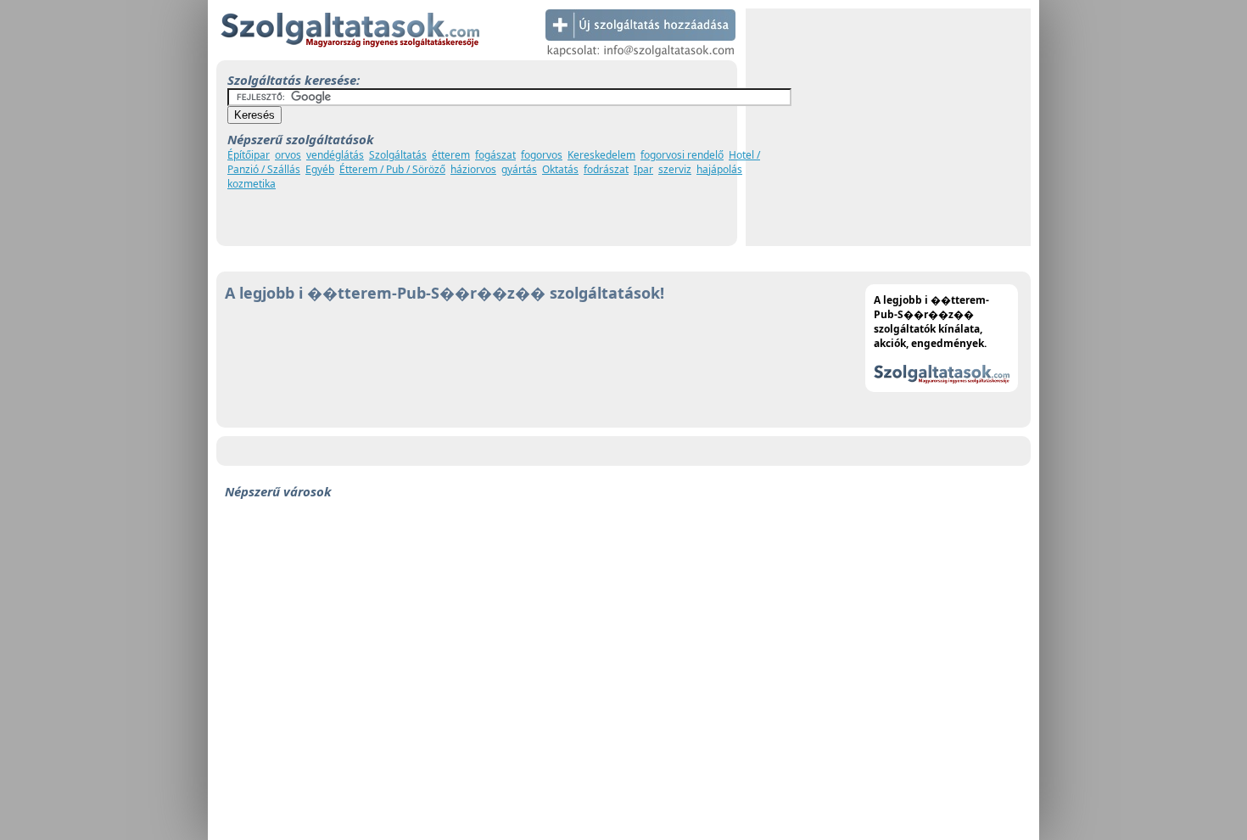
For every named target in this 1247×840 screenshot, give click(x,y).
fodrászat (606, 169)
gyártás (519, 169)
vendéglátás (335, 155)
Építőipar (248, 155)
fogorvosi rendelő (682, 155)
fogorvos (541, 155)
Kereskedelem (601, 155)
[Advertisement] (888, 127)
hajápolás (719, 169)
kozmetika (251, 183)
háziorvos (473, 169)
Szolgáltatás (398, 155)
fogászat (495, 155)
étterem (451, 155)
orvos (288, 155)
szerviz (674, 169)
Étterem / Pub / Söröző (392, 169)
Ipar (643, 169)
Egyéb (319, 169)
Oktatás (560, 169)
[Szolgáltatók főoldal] (350, 56)
